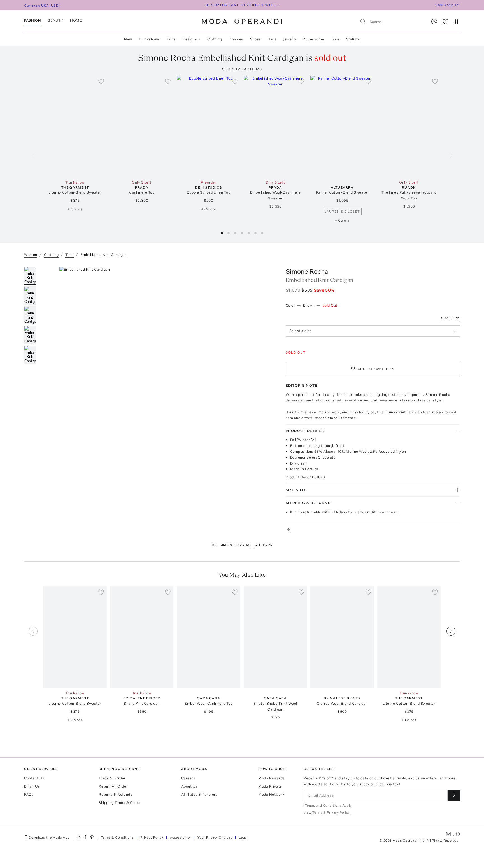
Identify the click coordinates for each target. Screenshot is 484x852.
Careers (188, 778)
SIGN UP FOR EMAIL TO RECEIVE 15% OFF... (242, 5)
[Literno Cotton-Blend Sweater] (75, 126)
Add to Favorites (375, 369)
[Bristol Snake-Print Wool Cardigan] (275, 637)
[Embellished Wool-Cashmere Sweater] (275, 126)
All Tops (263, 545)
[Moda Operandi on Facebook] (85, 837)
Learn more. (388, 512)
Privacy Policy (151, 837)
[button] (222, 233)
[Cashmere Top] (142, 126)
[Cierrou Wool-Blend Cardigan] (342, 637)
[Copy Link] (373, 530)
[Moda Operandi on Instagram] (78, 837)
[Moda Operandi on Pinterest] (92, 837)
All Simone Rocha (231, 545)
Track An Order (112, 778)
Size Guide (450, 318)
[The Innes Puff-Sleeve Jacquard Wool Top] (409, 126)
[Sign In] (434, 21)
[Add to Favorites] (101, 81)
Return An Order (113, 786)
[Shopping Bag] (456, 21)
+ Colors (75, 209)
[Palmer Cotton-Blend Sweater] (342, 126)
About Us (189, 786)
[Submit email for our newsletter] (454, 795)
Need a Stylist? (447, 5)
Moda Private (270, 786)
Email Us (32, 786)
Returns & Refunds (115, 794)
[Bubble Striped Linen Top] (208, 126)
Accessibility (180, 837)
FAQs (29, 794)
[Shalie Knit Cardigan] (142, 637)
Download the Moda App (49, 837)
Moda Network (271, 794)
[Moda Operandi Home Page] (242, 21)
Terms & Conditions (117, 837)
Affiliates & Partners (199, 794)
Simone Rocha (307, 271)
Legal (243, 837)
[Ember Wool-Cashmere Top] (208, 637)
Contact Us (34, 778)
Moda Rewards (271, 778)
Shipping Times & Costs (119, 802)
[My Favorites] (445, 21)
